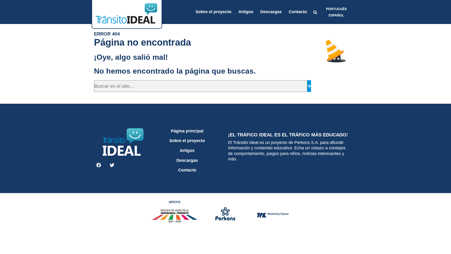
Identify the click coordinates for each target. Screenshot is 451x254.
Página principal (187, 131)
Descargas (271, 11)
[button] (315, 12)
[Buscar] (309, 86)
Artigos (245, 11)
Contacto (298, 11)
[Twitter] (112, 165)
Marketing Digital (278, 213)
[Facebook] (98, 165)
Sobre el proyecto (213, 11)
